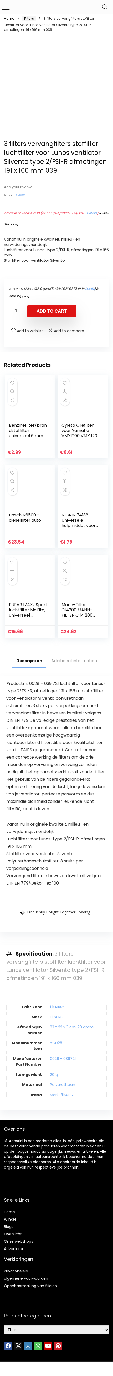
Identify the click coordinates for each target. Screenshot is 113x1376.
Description (29, 661)
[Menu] (6, 7)
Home (9, 18)
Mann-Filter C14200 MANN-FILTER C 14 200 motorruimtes (77, 612)
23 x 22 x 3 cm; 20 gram (72, 1027)
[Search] (105, 7)
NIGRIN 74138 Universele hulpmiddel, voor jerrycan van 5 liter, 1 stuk (78, 525)
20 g (54, 1074)
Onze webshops (18, 1241)
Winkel (10, 1219)
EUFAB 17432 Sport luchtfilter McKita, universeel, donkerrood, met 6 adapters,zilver (28, 615)
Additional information (74, 661)
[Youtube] (48, 1346)
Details (92, 213)
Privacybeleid (16, 1271)
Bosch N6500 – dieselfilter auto (25, 517)
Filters (29, 18)
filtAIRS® (57, 1006)
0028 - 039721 (63, 1058)
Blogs (8, 1226)
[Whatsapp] (38, 1346)
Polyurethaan (62, 1084)
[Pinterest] (58, 1346)
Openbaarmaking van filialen (30, 1285)
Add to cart (52, 311)
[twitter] (18, 1346)
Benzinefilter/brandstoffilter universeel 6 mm (28, 430)
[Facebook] (8, 1346)
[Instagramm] (28, 1346)
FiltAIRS (56, 1016)
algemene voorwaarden (26, 1278)
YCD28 (56, 1042)
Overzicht (13, 1234)
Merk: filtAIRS (61, 1095)
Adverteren (14, 1248)
